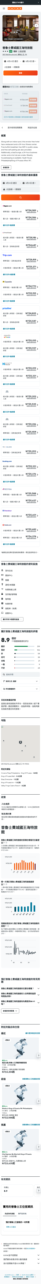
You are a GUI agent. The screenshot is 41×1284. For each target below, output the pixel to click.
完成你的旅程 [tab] (10, 1214)
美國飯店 (7, 1277)
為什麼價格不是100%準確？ (14, 1263)
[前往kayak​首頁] (15, 8)
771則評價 (22, 51)
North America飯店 (27, 1275)
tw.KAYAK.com (9, 1275)
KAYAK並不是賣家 (10, 1255)
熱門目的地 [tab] (22, 1214)
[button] (38, 2)
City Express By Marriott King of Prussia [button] (17, 1154)
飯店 (17, 1275)
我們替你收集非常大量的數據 (15, 1259)
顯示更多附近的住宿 (33, 1033)
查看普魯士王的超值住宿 (31, 1079)
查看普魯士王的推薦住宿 (31, 1125)
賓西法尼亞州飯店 (17, 1277)
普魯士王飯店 (11, 1227)
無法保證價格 (31, 1248)
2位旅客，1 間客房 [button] (12, 67)
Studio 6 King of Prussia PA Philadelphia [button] (17, 1108)
